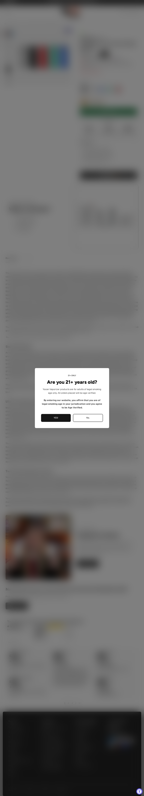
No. (88, 417)
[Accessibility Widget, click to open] (139, 791)
